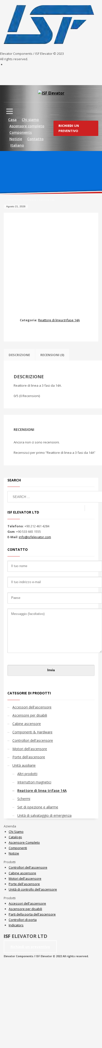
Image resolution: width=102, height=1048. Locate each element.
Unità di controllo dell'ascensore (33, 889)
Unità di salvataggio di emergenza (44, 815)
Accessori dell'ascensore (31, 707)
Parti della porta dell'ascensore (32, 914)
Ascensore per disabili (29, 715)
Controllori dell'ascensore (32, 740)
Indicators (16, 925)
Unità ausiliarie (24, 765)
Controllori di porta (23, 919)
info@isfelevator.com (35, 537)
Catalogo (15, 837)
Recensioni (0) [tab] (52, 355)
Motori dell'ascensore (29, 748)
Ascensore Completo (24, 842)
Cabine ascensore (26, 723)
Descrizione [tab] (19, 355)
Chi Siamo (16, 831)
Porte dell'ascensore (28, 757)
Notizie (14, 853)
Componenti (18, 848)
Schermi (23, 798)
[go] (90, 508)
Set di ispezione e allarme (37, 807)
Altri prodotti (27, 773)
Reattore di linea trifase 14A (59, 320)
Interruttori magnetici (34, 782)
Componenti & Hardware (32, 732)
